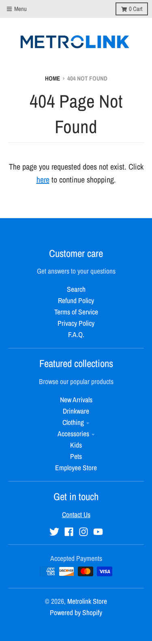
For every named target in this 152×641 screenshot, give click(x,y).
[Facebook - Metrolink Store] (69, 532)
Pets (76, 456)
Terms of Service (76, 311)
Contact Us (76, 514)
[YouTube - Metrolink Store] (98, 532)
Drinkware (76, 411)
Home (52, 78)
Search (76, 289)
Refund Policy (76, 300)
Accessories (73, 433)
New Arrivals (76, 399)
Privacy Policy (76, 323)
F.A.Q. (76, 334)
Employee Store (76, 467)
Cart (135, 8)
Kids (76, 445)
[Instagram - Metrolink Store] (83, 532)
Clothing (73, 422)
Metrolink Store (87, 601)
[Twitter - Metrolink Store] (54, 532)
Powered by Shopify (76, 612)
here (42, 179)
